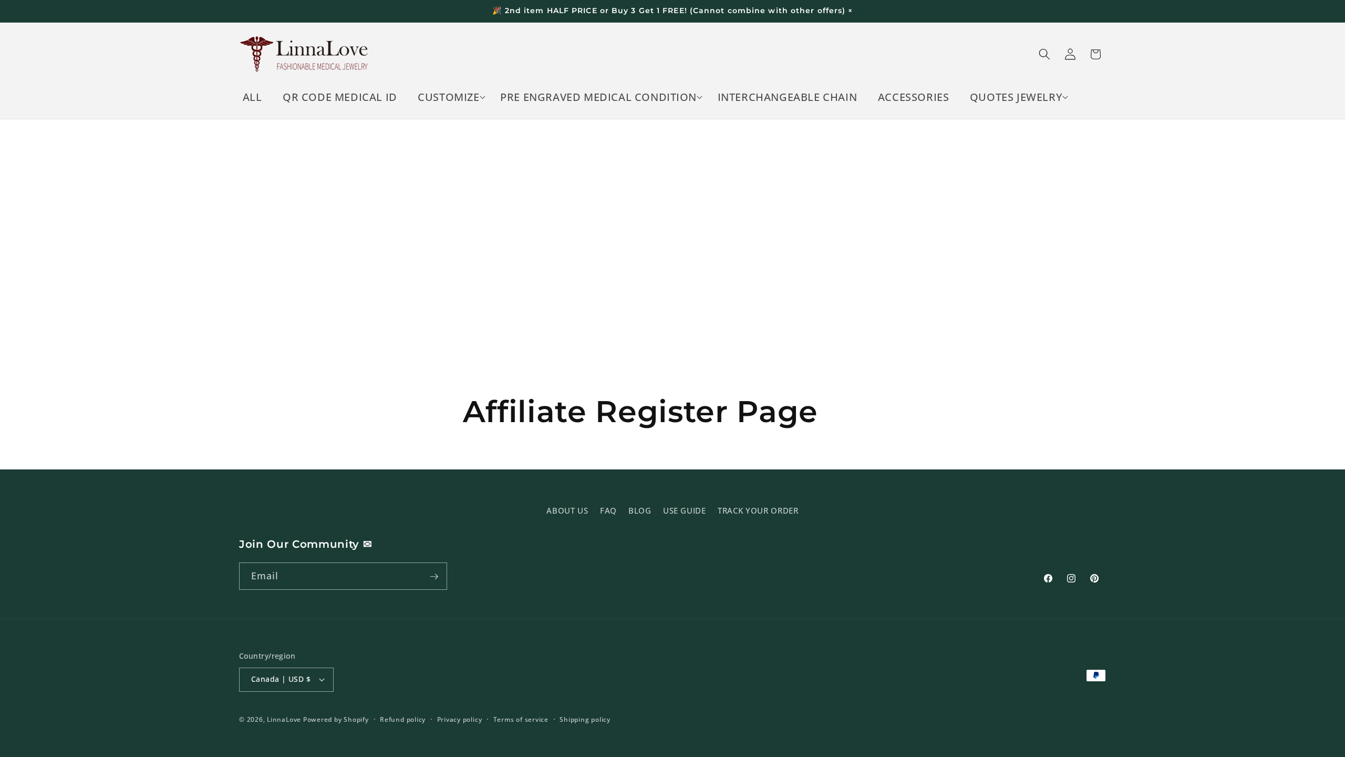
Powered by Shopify (336, 719)
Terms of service (521, 719)
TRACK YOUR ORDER (758, 510)
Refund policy (403, 719)
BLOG (639, 510)
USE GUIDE (684, 510)
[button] (449, 97)
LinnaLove (285, 719)
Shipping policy (585, 719)
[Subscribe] (434, 576)
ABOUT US (567, 510)
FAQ (608, 510)
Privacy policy (459, 719)
